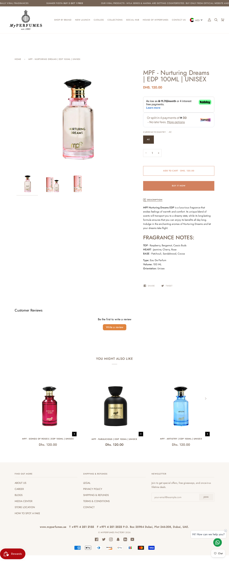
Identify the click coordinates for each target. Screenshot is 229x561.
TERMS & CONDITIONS (96, 501)
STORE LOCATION (25, 507)
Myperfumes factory (113, 532)
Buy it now (179, 185)
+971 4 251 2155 (83, 527)
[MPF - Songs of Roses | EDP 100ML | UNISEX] (48, 406)
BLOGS (19, 495)
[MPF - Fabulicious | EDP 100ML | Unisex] (114, 406)
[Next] (205, 398)
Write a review (114, 327)
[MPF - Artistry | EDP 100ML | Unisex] (181, 406)
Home (18, 59)
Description (154, 199)
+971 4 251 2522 (111, 527)
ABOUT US (20, 483)
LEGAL (86, 483)
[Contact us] (217, 542)
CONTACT (89, 507)
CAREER (19, 489)
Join (206, 497)
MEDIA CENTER (23, 501)
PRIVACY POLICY (92, 489)
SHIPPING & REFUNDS (96, 495)
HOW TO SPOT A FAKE (27, 513)
